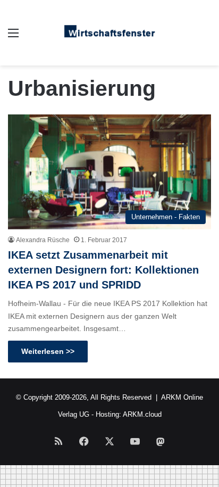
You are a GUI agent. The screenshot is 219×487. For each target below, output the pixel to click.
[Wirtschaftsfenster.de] (109, 32)
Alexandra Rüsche (43, 240)
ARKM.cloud (142, 414)
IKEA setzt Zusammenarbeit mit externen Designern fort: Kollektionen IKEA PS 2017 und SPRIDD (103, 270)
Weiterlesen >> (47, 351)
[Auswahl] (13, 37)
